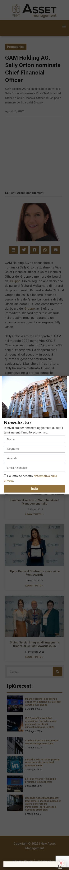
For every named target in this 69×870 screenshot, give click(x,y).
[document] (34, 435)
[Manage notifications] (61, 863)
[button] (63, 381)
